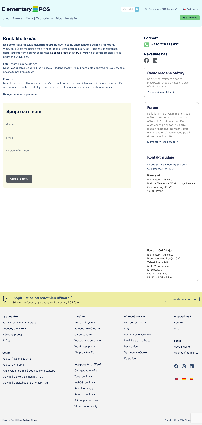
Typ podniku (44, 18)
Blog (59, 18)
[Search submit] (137, 9)
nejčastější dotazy (60, 52)
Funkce (18, 18)
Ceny (29, 18)
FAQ (12, 67)
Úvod (6, 18)
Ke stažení (72, 18)
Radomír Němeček (31, 420)
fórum (78, 52)
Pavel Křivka (16, 420)
